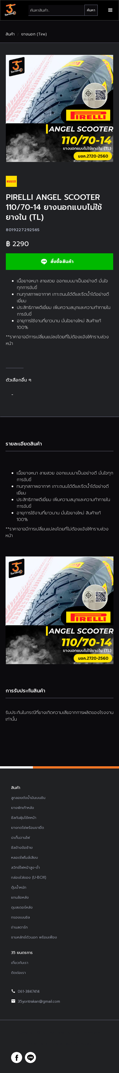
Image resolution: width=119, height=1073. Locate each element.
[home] (10, 10)
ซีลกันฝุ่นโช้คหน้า (23, 817)
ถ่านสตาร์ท (19, 927)
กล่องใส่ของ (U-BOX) (28, 877)
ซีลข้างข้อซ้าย (22, 847)
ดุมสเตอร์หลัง (22, 907)
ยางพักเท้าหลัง (22, 807)
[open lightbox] (59, 108)
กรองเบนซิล (20, 917)
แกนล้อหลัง (20, 897)
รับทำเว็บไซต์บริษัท (80, 1043)
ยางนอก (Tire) (34, 34)
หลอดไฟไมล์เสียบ (24, 857)
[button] (110, 10)
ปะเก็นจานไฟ (20, 837)
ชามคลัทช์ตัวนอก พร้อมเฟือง (34, 937)
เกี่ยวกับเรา (19, 962)
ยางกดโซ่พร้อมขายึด (27, 827)
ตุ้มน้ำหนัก (18, 887)
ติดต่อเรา (18, 972)
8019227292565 (23, 230)
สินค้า (10, 34)
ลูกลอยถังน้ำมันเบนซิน (28, 797)
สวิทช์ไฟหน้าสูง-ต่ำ (25, 867)
